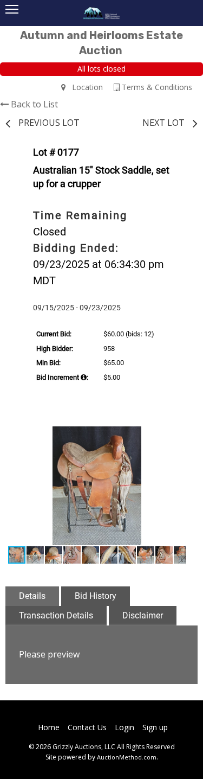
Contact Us (87, 727)
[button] (176, 436)
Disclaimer (142, 615)
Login (124, 727)
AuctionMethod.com (126, 757)
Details (32, 596)
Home (49, 727)
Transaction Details (56, 615)
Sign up (155, 727)
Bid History (95, 596)
